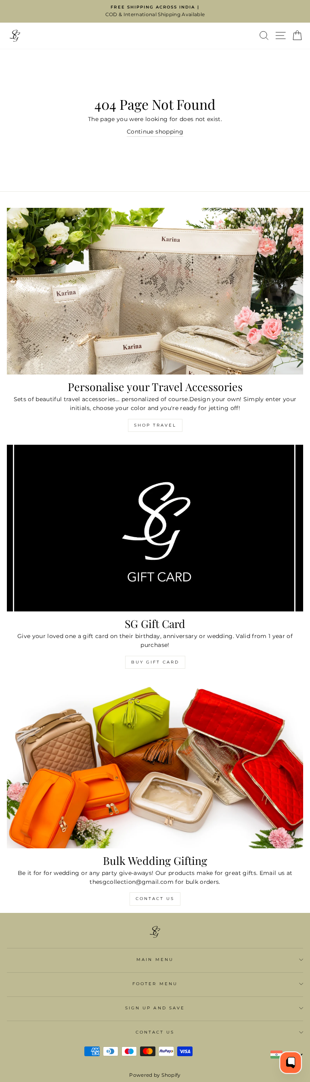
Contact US (155, 898)
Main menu (155, 959)
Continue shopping (155, 131)
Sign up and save (155, 1008)
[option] (155, 11)
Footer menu (155, 983)
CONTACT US (155, 1032)
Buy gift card (155, 662)
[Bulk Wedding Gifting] (155, 765)
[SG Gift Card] (155, 528)
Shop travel (155, 425)
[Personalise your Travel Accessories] (155, 291)
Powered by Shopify (154, 1075)
